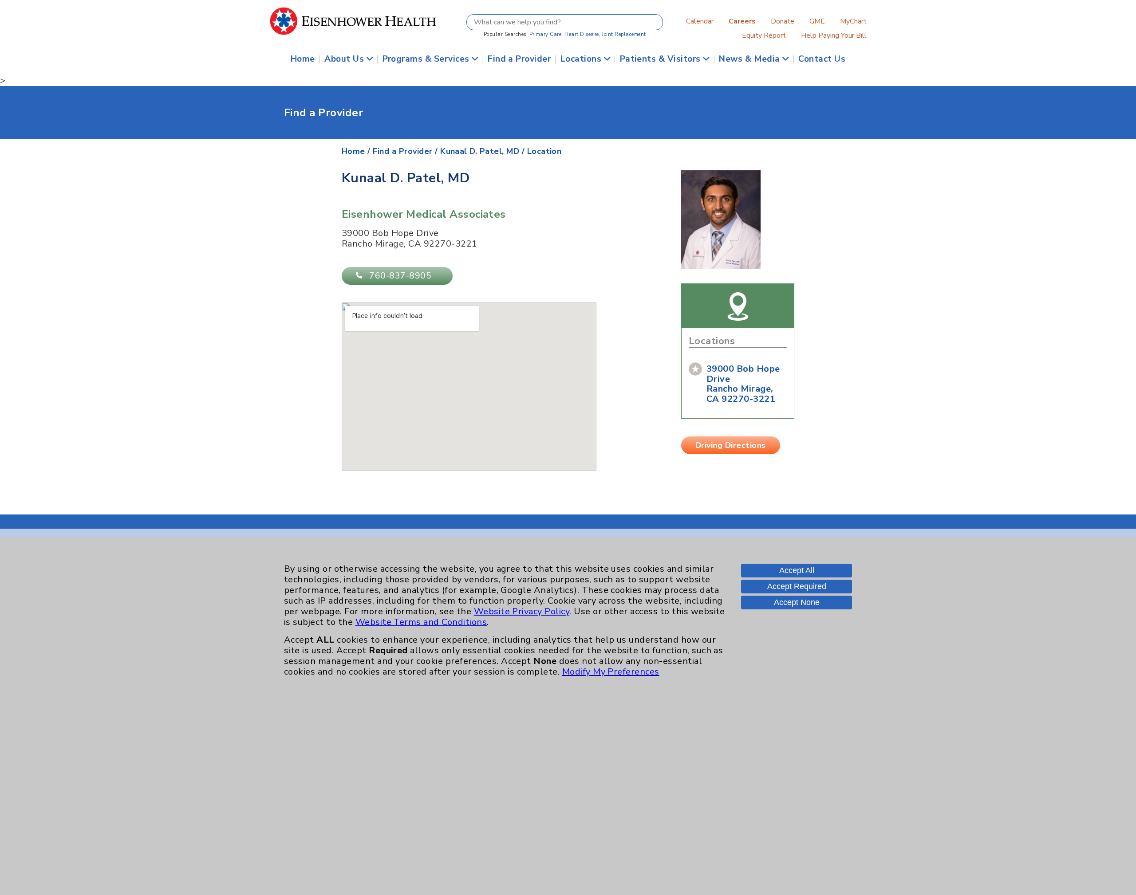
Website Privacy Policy (522, 611)
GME (817, 21)
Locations (582, 59)
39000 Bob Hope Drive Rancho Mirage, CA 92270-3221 (743, 384)
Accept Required (796, 586)
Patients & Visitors (661, 59)
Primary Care (545, 34)
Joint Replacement (624, 34)
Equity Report (764, 35)
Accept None (797, 602)
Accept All (796, 570)
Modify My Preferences (610, 672)
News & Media (750, 59)
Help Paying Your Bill (834, 35)
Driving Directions (730, 445)
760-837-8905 (400, 276)
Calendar (700, 21)
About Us (345, 59)
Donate (782, 21)
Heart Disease (581, 34)
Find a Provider (519, 59)
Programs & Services (427, 59)
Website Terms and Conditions (421, 622)
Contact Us (821, 59)
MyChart (853, 21)
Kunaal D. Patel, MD (479, 151)
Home (303, 59)
